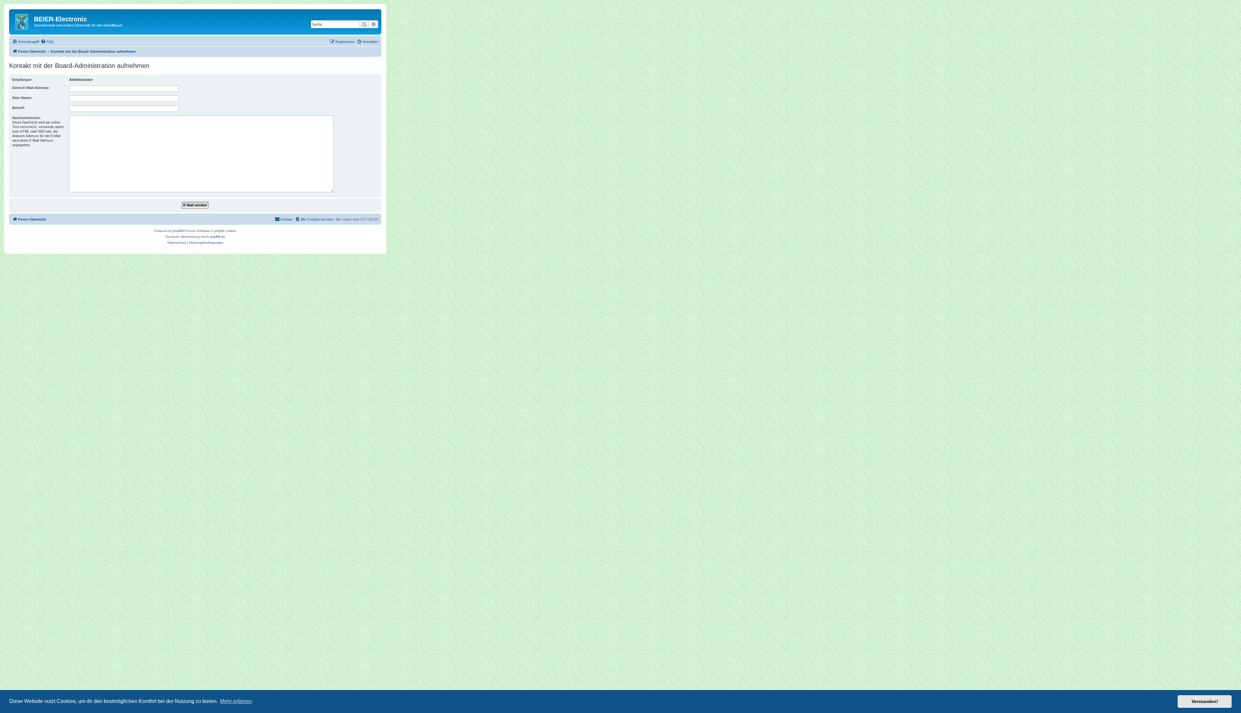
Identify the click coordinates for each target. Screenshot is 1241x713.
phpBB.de (217, 236)
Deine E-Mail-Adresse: (31, 88)
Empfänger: (22, 80)
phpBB (178, 231)
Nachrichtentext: (26, 118)
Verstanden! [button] (1205, 701)
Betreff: (18, 108)
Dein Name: (22, 98)
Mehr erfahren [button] (236, 701)
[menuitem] (47, 42)
